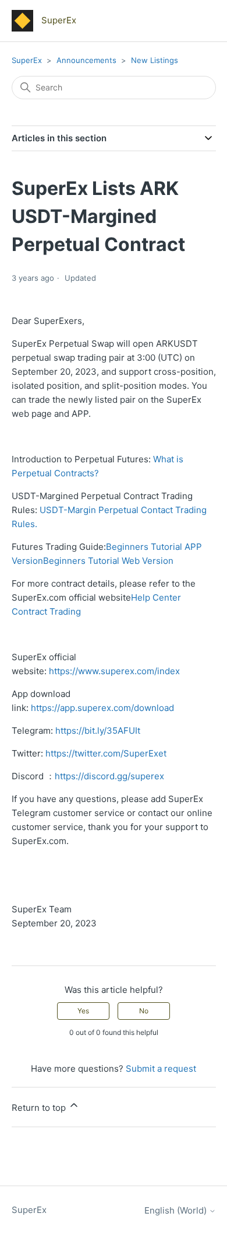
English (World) (176, 1210)
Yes (83, 1010)
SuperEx (27, 60)
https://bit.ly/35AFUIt (97, 730)
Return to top (40, 1107)
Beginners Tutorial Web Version (108, 560)
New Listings (154, 60)
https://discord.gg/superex (109, 776)
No (143, 1010)
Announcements (87, 60)
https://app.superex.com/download (102, 707)
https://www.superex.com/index (114, 671)
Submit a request (161, 1068)
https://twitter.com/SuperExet (105, 753)
